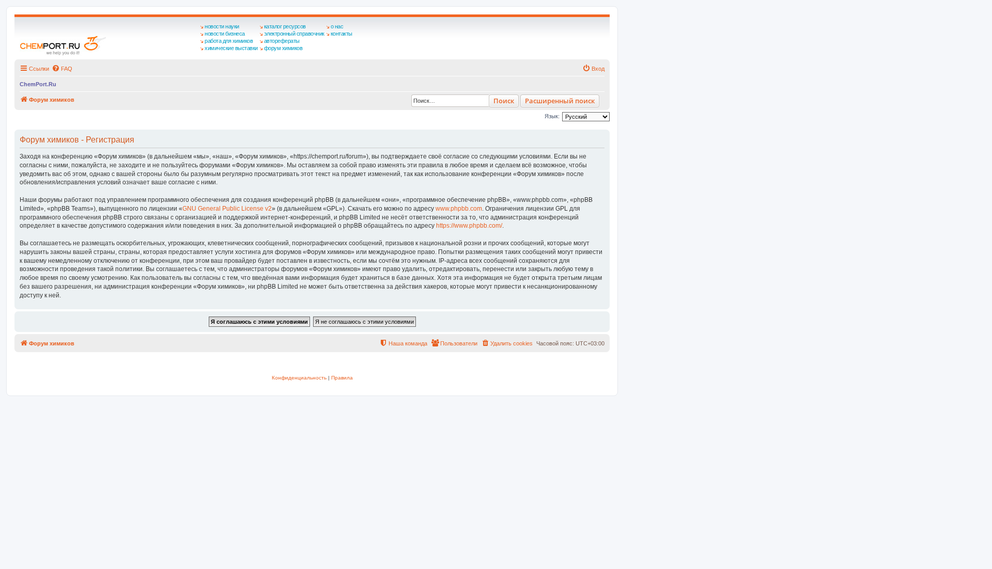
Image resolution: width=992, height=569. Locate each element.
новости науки (222, 26)
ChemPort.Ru (38, 84)
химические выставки (231, 48)
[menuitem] (62, 68)
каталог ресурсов (285, 26)
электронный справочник (294, 33)
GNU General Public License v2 (227, 208)
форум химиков (283, 48)
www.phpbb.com (459, 208)
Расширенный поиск (560, 100)
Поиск (503, 100)
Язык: (552, 116)
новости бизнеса (225, 33)
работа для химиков (229, 41)
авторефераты (282, 41)
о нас (337, 26)
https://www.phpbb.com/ (469, 225)
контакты (341, 33)
